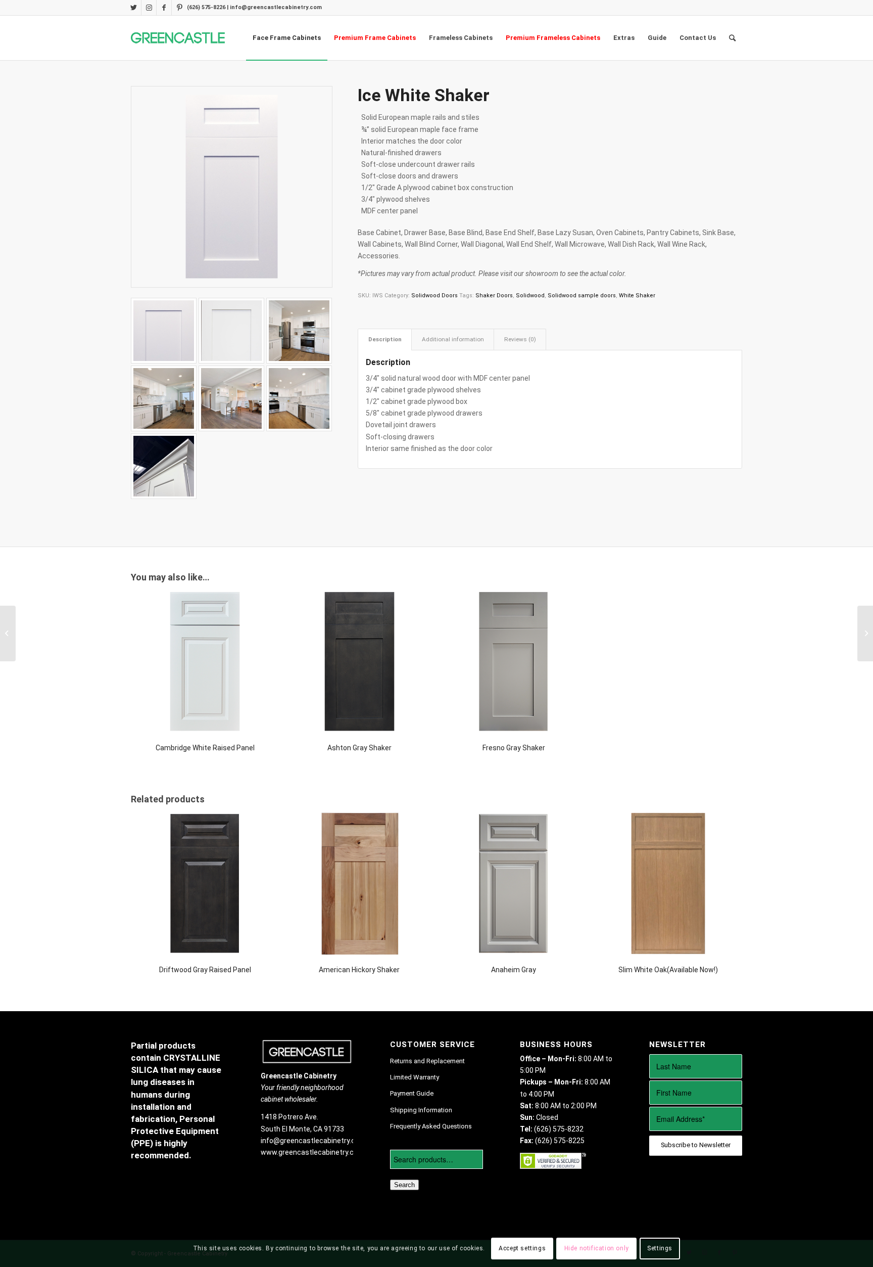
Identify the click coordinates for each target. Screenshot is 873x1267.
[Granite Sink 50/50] (865, 633)
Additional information (453, 339)
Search (404, 1185)
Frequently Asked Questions (431, 1126)
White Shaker (637, 295)
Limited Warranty (414, 1077)
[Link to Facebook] (164, 7)
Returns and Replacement (427, 1061)
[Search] (732, 38)
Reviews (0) (520, 339)
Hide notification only (596, 1248)
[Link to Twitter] (133, 7)
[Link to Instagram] (148, 7)
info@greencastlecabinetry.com (313, 1141)
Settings (659, 1248)
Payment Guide (411, 1093)
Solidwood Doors (434, 295)
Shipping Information (421, 1110)
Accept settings (522, 1248)
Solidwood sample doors (582, 295)
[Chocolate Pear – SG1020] (8, 633)
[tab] (385, 339)
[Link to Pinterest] (179, 7)
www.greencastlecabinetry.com (312, 1152)
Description (385, 339)
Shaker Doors (494, 295)
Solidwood (530, 295)
